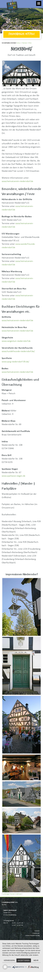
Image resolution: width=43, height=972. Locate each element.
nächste (18, 894)
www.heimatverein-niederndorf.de (17, 181)
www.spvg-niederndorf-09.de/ (15, 361)
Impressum (36, 933)
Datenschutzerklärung (32, 935)
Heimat (24, 43)
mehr (35, 960)
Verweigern (9, 960)
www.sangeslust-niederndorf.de (16, 341)
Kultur (19, 43)
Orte (29, 43)
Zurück (12, 894)
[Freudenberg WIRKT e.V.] (5, 3)
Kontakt (37, 931)
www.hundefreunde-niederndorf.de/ (18, 351)
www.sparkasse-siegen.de (13, 475)
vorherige (6, 894)
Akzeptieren (23, 960)
